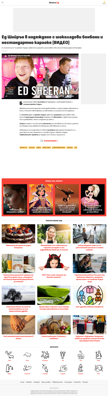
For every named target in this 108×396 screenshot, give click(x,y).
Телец (27, 360)
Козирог (62, 373)
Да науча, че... (23, 147)
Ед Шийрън (69, 147)
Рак (63, 360)
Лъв (81, 360)
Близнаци (45, 360)
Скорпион (27, 373)
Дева (98, 360)
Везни (9, 373)
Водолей (80, 373)
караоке (39, 147)
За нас (22, 382)
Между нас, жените (54, 181)
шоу (76, 147)
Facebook (29, 382)
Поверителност (57, 382)
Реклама (85, 382)
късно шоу (31, 147)
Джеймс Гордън (46, 147)
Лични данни (68, 382)
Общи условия (45, 382)
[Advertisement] (54, 18)
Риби (98, 373)
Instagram (36, 382)
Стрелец (45, 373)
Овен (9, 360)
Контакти (77, 382)
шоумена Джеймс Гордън (59, 147)
